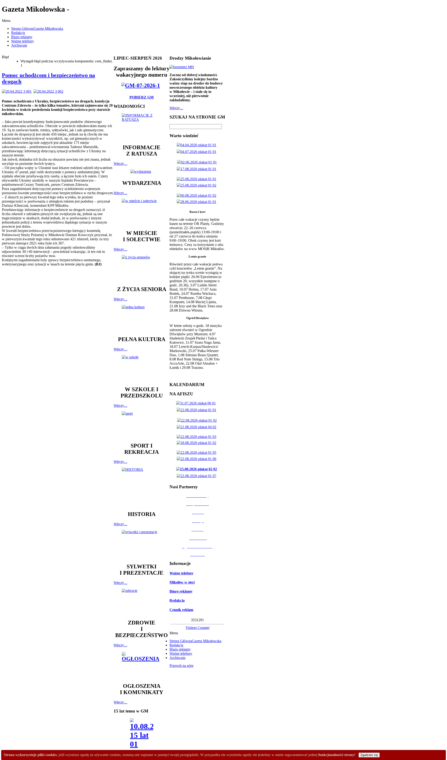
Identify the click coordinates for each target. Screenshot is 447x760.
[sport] (141, 424)
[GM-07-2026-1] (141, 85)
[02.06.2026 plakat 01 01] (198, 162)
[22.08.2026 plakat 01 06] (197, 459)
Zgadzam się (369, 755)
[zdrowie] (141, 602)
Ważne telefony (181, 573)
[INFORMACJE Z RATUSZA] (141, 126)
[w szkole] (141, 368)
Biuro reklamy (181, 591)
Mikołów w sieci (182, 582)
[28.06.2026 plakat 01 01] (197, 202)
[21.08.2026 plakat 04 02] (197, 427)
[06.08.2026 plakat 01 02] (197, 195)
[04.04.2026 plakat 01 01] (197, 145)
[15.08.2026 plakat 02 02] (197, 469)
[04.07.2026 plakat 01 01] (197, 152)
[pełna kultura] (141, 318)
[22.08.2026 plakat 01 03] (197, 437)
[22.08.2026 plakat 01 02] (198, 420)
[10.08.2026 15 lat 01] (141, 734)
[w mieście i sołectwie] (141, 212)
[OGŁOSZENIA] (141, 665)
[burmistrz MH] (181, 67)
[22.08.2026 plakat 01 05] (197, 453)
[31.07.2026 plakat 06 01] (197, 403)
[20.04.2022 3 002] (49, 91)
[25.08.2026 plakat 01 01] (197, 179)
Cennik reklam (181, 610)
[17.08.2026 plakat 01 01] (197, 169)
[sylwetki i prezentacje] (141, 544)
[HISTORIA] (141, 487)
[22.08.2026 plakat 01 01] (197, 410)
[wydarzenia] (141, 171)
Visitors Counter (198, 628)
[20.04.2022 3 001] (18, 91)
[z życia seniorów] (141, 268)
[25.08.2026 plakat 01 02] (197, 185)
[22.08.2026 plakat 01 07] (197, 476)
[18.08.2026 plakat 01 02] (197, 443)
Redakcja (177, 600)
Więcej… (120, 164)
